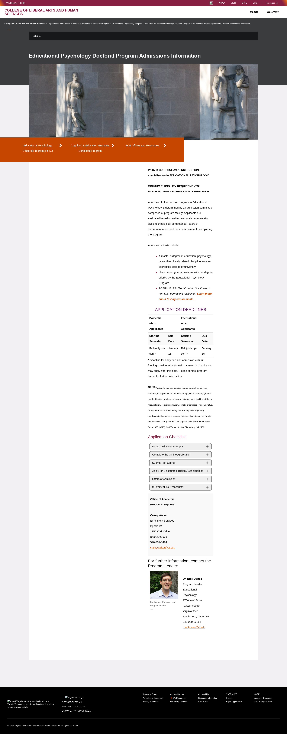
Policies (229, 698)
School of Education (82, 24)
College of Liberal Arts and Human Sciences (25, 24)
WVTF (256, 694)
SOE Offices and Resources (142, 145)
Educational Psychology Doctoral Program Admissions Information (221, 24)
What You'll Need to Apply (167, 446)
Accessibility (203, 694)
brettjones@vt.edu (194, 627)
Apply (222, 3)
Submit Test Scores (163, 462)
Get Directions (73, 702)
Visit (233, 3)
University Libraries (178, 702)
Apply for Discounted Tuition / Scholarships (177, 470)
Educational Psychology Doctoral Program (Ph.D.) (38, 148)
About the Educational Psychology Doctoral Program (168, 24)
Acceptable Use (177, 694)
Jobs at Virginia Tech (263, 702)
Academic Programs (102, 24)
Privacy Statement (150, 702)
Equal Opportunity (234, 702)
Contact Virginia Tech (77, 711)
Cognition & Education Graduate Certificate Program (90, 148)
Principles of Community (153, 698)
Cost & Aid (202, 702)
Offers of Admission (163, 478)
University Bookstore (263, 698)
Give (244, 3)
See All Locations (74, 706)
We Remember (179, 698)
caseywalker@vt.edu (162, 547)
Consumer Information (207, 698)
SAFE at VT (231, 694)
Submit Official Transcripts (167, 487)
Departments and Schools (60, 24)
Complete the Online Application (171, 454)
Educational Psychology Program (128, 24)
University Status (149, 694)
